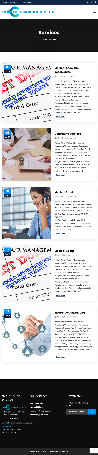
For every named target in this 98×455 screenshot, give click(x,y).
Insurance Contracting (69, 312)
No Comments (70, 76)
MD (57, 76)
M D (58, 255)
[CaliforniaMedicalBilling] (28, 11)
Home (44, 39)
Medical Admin (64, 192)
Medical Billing (64, 251)
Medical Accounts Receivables (66, 70)
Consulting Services (67, 134)
